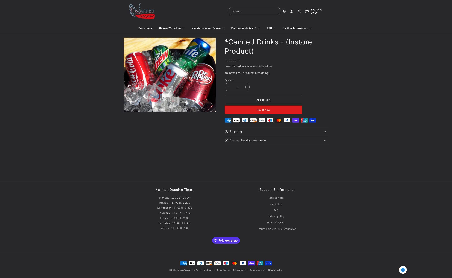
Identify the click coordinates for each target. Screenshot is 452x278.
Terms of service (257, 270)
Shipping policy (275, 270)
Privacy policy (239, 270)
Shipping (244, 66)
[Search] (276, 11)
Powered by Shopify (205, 270)
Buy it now (263, 109)
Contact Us (276, 204)
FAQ (276, 210)
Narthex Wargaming (185, 270)
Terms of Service (276, 222)
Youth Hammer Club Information (277, 228)
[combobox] (254, 11)
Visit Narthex (276, 197)
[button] (307, 11)
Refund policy (276, 216)
